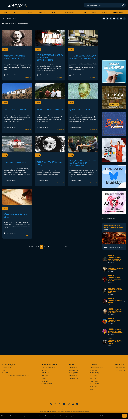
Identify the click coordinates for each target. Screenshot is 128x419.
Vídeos (41, 12)
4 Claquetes (73, 375)
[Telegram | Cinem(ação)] (114, 71)
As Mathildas (46, 373)
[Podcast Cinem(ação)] (114, 150)
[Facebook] (107, 18)
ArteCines (93, 386)
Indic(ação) (45, 381)
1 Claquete (73, 367)
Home (5, 12)
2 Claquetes (73, 370)
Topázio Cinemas (120, 370)
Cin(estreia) (94, 370)
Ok (124, 416)
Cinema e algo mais (96, 367)
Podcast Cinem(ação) (49, 367)
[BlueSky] (114, 18)
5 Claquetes (73, 378)
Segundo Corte (47, 384)
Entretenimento (69, 12)
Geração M (45, 370)
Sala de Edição (120, 367)
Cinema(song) (94, 373)
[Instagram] (103, 18)
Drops (44, 378)
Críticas (29, 12)
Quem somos (6, 367)
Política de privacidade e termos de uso (15, 375)
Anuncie (104, 12)
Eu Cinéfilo (93, 375)
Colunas (53, 12)
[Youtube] (124, 18)
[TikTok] (117, 18)
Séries (94, 12)
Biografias (45, 375)
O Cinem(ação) (8, 364)
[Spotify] (121, 18)
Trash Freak (94, 381)
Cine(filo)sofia (95, 384)
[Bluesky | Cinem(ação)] (114, 176)
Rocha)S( (93, 378)
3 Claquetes (73, 373)
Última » (68, 247)
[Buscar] (123, 5)
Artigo (84, 12)
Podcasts (16, 12)
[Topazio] (114, 124)
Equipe (4, 370)
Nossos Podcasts (49, 364)
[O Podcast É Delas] (114, 202)
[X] (110, 18)
